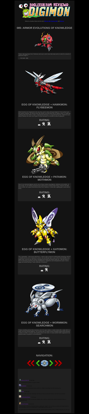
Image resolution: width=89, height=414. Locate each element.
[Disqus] (44, 394)
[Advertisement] (42, 374)
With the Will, (47, 21)
